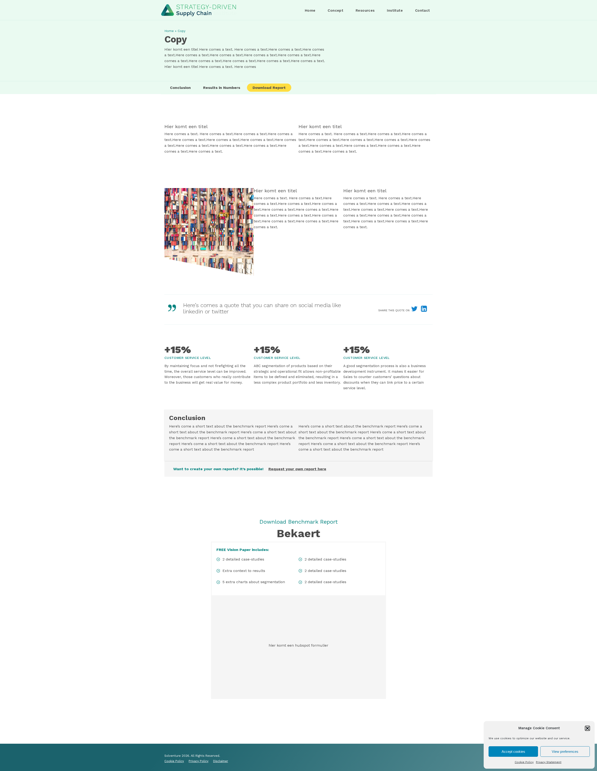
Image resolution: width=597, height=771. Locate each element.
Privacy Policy (198, 761)
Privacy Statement (548, 762)
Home (310, 10)
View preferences (565, 751)
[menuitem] (310, 11)
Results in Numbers (221, 87)
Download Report (269, 87)
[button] (587, 728)
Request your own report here (297, 469)
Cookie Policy (524, 762)
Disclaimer (220, 761)
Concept (335, 10)
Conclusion (180, 87)
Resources (365, 10)
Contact (422, 10)
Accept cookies (513, 751)
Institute (395, 10)
